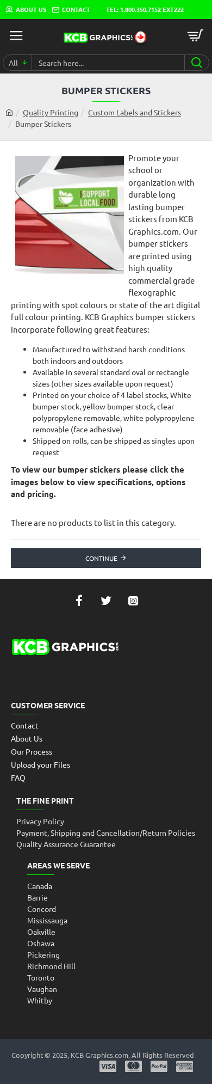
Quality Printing (50, 112)
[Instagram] (133, 600)
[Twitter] (106, 600)
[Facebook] (79, 600)
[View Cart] (195, 35)
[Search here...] (196, 62)
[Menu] (16, 35)
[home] (9, 112)
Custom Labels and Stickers (134, 112)
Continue (101, 558)
